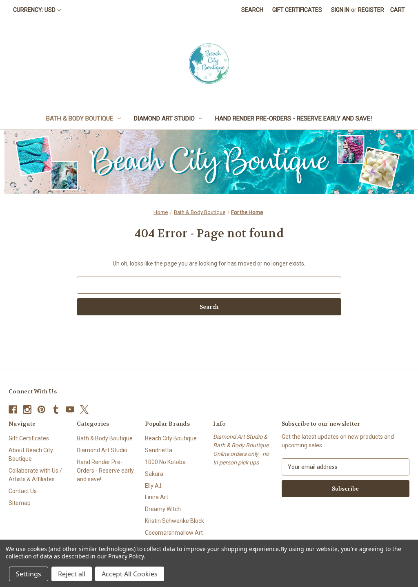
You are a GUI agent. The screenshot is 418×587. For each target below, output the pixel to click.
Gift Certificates (297, 10)
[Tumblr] (55, 409)
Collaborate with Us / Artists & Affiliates (35, 474)
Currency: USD (34, 10)
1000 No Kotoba (165, 462)
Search (252, 10)
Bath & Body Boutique (79, 118)
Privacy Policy (126, 556)
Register (371, 10)
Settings (28, 573)
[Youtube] (70, 409)
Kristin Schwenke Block (174, 521)
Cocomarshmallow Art (174, 532)
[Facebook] (13, 409)
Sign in (340, 10)
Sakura (154, 474)
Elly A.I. (153, 485)
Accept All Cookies (130, 573)
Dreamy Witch (163, 509)
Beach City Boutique (171, 438)
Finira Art (156, 497)
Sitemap (20, 503)
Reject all (71, 573)
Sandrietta (158, 450)
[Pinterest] (41, 409)
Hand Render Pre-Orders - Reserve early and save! (293, 118)
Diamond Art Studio (164, 118)
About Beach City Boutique (31, 454)
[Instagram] (27, 409)
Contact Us (23, 491)
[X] (84, 409)
